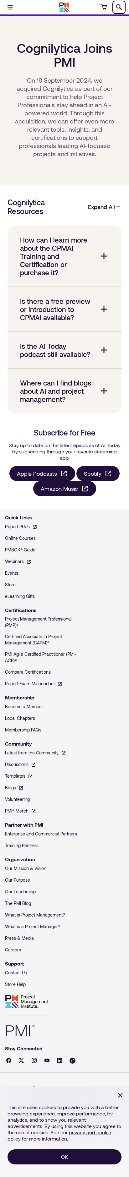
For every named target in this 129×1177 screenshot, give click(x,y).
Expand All (101, 206)
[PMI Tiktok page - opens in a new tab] (72, 1061)
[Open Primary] (10, 7)
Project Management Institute (26, 1001)
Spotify (92, 473)
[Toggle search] (119, 7)
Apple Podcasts (37, 473)
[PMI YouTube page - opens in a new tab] (47, 1060)
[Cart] (104, 7)
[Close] (120, 1095)
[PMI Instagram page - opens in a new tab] (34, 1060)
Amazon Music (59, 488)
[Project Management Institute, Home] (64, 7)
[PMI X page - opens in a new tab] (21, 1060)
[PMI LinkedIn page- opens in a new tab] (60, 1060)
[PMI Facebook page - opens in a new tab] (9, 1060)
